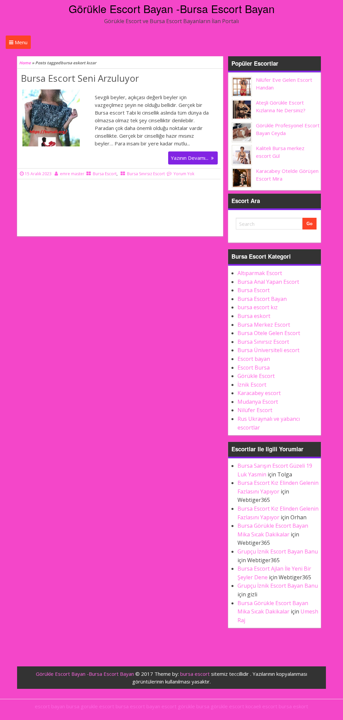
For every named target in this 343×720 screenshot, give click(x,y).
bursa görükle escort (220, 706)
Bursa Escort (105, 174)
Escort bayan (253, 359)
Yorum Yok (184, 174)
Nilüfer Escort (254, 410)
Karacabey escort (259, 393)
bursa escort (195, 673)
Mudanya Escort (257, 401)
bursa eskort (293, 706)
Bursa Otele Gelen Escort (268, 333)
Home (25, 63)
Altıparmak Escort (259, 273)
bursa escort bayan (138, 706)
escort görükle (178, 706)
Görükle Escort (256, 376)
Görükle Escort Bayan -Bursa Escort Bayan (172, 8)
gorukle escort (97, 706)
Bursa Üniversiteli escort (268, 350)
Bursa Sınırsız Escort (146, 174)
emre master (72, 174)
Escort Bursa (253, 367)
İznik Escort (251, 384)
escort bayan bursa (57, 706)
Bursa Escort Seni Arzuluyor (80, 78)
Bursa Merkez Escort (263, 324)
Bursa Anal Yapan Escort (268, 281)
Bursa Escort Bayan (262, 299)
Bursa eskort (253, 316)
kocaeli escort (261, 706)
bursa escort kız (257, 307)
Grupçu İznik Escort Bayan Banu (277, 551)
